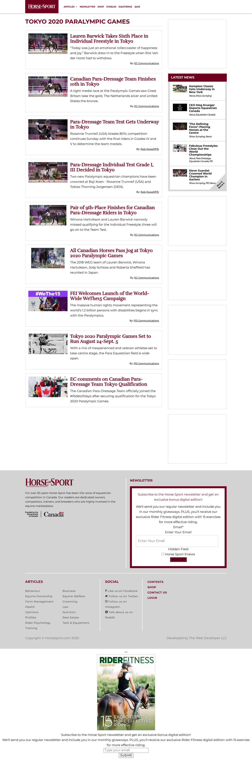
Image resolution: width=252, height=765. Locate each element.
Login (152, 598)
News (192, 95)
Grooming (69, 601)
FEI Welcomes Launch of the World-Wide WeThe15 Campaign (109, 295)
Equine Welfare (73, 596)
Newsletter (87, 6)
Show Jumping (203, 95)
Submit (126, 755)
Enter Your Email (178, 532)
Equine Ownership (39, 596)
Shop (100, 6)
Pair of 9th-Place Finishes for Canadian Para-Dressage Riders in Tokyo (112, 210)
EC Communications (146, 63)
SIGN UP (178, 559)
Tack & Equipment (75, 623)
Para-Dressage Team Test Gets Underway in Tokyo (114, 124)
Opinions (31, 612)
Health (30, 607)
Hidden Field (178, 549)
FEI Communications (146, 320)
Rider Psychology (38, 623)
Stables (111, 6)
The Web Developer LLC (208, 638)
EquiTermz (125, 6)
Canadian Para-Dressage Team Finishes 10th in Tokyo (113, 81)
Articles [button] (69, 6)
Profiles (30, 617)
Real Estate (70, 617)
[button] (126, 652)
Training (31, 628)
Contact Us (157, 592)
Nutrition (69, 612)
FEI (210, 161)
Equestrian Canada (205, 114)
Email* (178, 527)
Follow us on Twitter (123, 596)
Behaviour (32, 591)
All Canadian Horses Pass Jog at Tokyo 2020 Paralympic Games (111, 252)
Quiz (137, 6)
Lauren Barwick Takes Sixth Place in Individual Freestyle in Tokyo (109, 38)
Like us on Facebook (122, 591)
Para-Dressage (203, 158)
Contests (155, 582)
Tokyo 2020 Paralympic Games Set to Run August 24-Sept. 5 (110, 338)
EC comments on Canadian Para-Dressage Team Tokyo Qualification (108, 381)
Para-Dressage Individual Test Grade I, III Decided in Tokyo (112, 167)
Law (65, 607)
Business (68, 591)
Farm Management (39, 601)
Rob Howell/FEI (150, 149)
